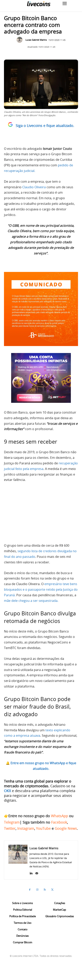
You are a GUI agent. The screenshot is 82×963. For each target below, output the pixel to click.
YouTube (43, 828)
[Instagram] (37, 889)
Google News (66, 828)
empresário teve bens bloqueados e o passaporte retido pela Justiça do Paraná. (41, 589)
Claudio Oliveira (34, 187)
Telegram (12, 822)
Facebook (59, 822)
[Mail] (36, 872)
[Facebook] (29, 889)
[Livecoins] (38, 3)
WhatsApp (59, 815)
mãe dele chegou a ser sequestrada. (31, 600)
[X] (52, 889)
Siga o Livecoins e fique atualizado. (45, 125)
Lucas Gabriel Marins (36, 39)
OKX (7, 790)
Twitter (10, 828)
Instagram (25, 828)
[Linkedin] (30, 872)
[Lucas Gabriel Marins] (20, 40)
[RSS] (44, 889)
